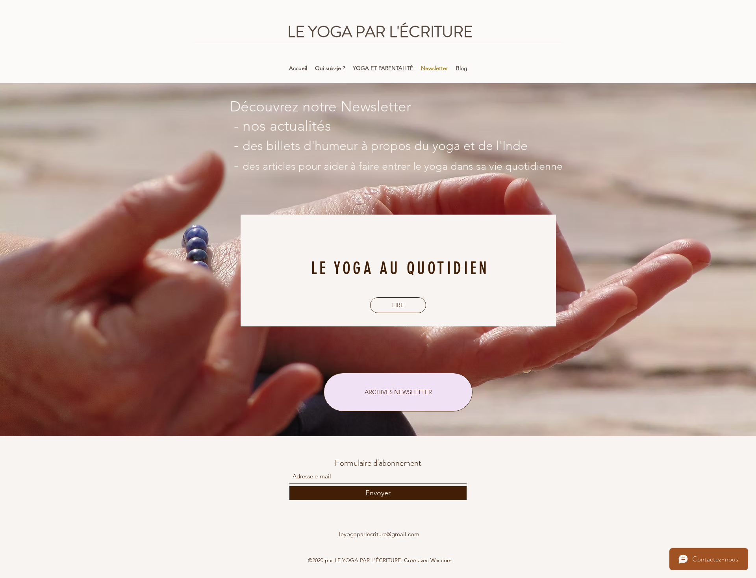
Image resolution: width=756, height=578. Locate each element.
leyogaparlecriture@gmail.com (379, 534)
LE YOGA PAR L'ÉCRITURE (380, 31)
